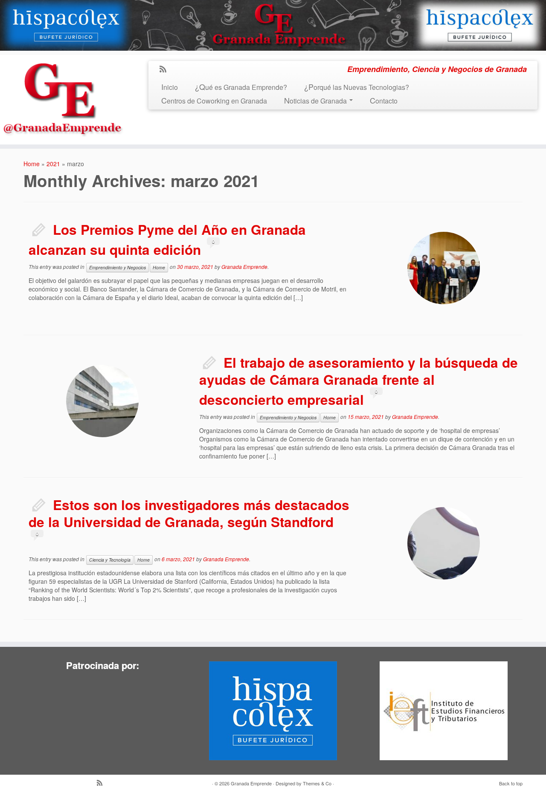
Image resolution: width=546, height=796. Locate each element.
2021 (53, 163)
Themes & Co (317, 783)
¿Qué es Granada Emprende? (241, 87)
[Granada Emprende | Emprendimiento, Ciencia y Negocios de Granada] (63, 97)
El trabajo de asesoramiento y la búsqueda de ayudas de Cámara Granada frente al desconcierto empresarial (358, 381)
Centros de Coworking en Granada (214, 101)
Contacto (384, 101)
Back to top (511, 783)
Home (31, 163)
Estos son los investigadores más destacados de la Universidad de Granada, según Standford (189, 513)
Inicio (169, 87)
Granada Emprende (244, 267)
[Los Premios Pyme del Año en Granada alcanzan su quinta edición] (443, 268)
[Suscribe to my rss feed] (165, 69)
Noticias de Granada (316, 101)
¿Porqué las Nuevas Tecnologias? (356, 87)
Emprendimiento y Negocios (117, 267)
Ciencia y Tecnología (110, 560)
